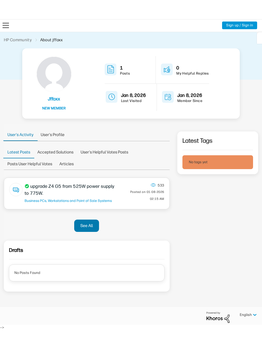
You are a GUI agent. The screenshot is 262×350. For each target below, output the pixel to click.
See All (86, 225)
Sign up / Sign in (239, 25)
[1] (259, 38)
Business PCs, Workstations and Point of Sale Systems (68, 201)
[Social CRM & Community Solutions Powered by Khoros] (218, 317)
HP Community (18, 39)
